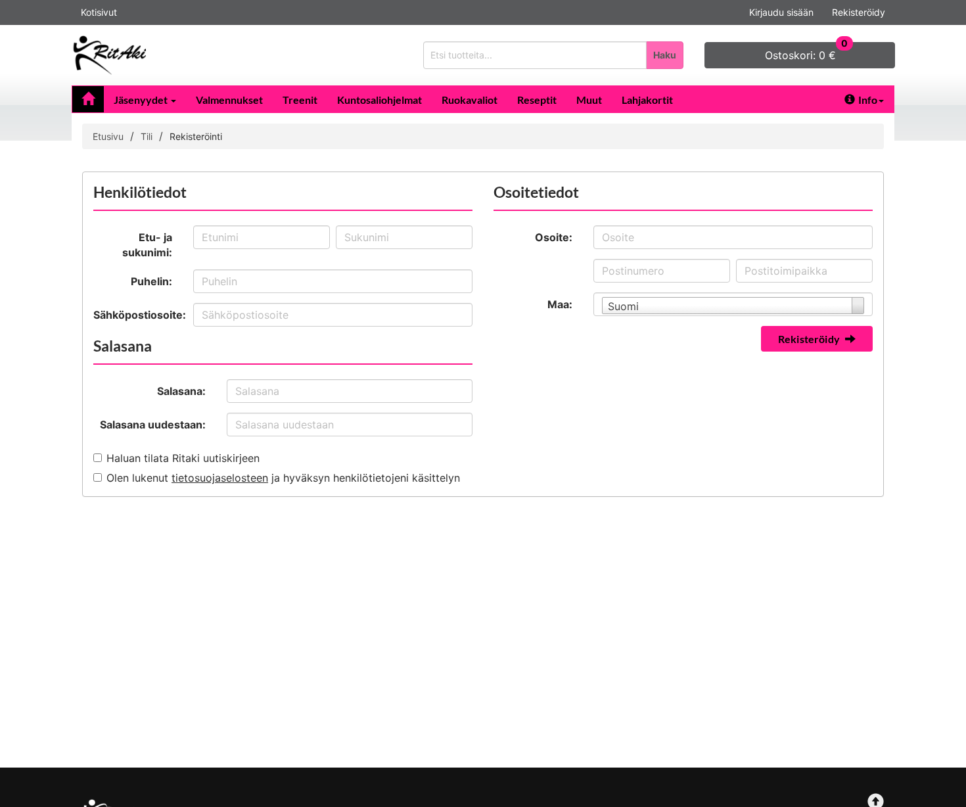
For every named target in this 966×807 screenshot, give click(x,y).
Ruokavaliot (469, 99)
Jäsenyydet (142, 99)
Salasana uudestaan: (153, 424)
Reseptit (537, 99)
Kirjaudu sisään (781, 12)
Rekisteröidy (858, 12)
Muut (589, 99)
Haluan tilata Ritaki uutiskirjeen (183, 458)
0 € (806, 52)
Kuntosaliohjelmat (379, 99)
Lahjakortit (647, 99)
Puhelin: (151, 281)
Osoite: (553, 237)
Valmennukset (229, 99)
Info (867, 99)
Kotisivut (99, 12)
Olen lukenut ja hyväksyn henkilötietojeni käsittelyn (283, 477)
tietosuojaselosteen (220, 477)
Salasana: (181, 391)
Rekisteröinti (196, 136)
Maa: (559, 304)
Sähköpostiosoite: (138, 314)
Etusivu (108, 136)
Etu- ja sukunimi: (147, 245)
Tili (146, 136)
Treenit (300, 99)
